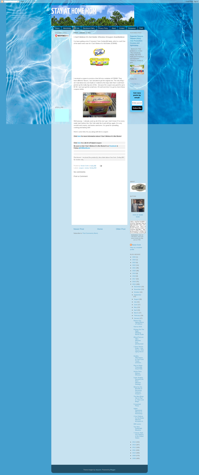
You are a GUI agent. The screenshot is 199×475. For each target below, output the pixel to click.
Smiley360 (93, 168)
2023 (134, 262)
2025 (134, 257)
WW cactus (137, 424)
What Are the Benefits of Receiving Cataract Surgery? (138, 390)
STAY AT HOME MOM (73, 11)
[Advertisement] (61, 72)
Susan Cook (85, 165)
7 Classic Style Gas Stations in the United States (139, 435)
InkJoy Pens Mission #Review (138, 373)
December (137, 286)
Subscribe (137, 108)
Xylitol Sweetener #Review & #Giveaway (138, 411)
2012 (134, 447)
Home (57, 28)
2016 (134, 281)
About (114, 28)
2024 (134, 260)
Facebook (112, 146)
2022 (134, 265)
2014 (134, 442)
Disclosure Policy (89, 28)
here (79, 136)
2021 (134, 268)
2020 (134, 270)
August (136, 299)
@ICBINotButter (84, 148)
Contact (121, 28)
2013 (134, 445)
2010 (134, 453)
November (137, 289)
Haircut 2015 (138, 326)
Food (141, 28)
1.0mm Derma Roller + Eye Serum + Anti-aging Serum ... (139, 350)
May (135, 307)
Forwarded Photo (137, 405)
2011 (134, 450)
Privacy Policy (103, 28)
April (135, 310)
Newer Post (79, 229)
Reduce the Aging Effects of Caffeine (139, 322)
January (137, 318)
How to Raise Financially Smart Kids (138, 367)
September (137, 295)
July (135, 302)
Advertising (67, 28)
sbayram (98, 470)
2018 (134, 276)
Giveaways (132, 28)
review (87, 168)
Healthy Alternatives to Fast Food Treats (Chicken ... (139, 359)
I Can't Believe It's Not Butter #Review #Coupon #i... (139, 419)
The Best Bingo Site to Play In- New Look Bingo (139, 399)
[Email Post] (100, 165)
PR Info (76, 28)
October (137, 292)
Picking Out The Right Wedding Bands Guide (139, 332)
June (136, 304)
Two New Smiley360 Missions (138, 428)
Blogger (112, 470)
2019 (134, 273)
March (136, 313)
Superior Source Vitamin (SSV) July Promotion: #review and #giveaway (136, 40)
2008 (134, 458)
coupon (81, 168)
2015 (134, 284)
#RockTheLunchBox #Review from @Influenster (139, 340)
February (137, 315)
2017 (134, 279)
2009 (134, 455)
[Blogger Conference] (62, 116)
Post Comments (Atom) (90, 233)
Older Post (120, 229)
